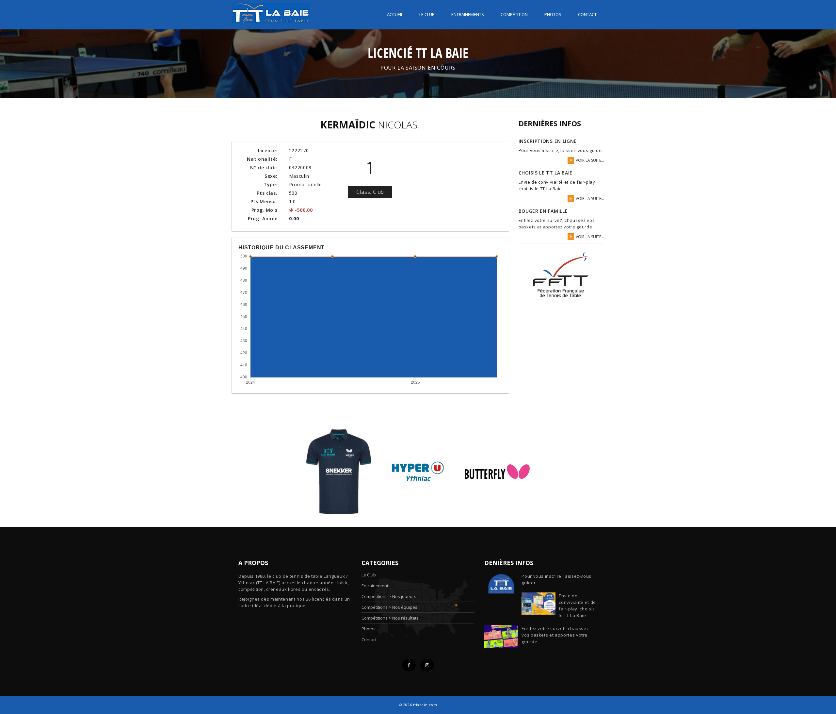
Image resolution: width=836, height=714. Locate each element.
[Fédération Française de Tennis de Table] (561, 275)
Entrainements (467, 14)
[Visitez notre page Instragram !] (427, 665)
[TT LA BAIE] (271, 11)
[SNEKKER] (338, 471)
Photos (552, 14)
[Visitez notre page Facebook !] (409, 665)
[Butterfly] (497, 471)
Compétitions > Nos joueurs (389, 596)
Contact (587, 14)
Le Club (369, 575)
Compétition (514, 14)
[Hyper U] (418, 471)
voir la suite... (590, 160)
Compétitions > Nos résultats (390, 618)
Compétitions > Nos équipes (389, 607)
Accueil (395, 14)
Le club (427, 14)
